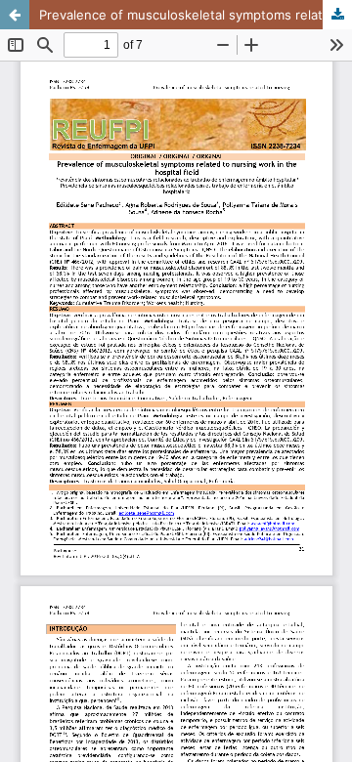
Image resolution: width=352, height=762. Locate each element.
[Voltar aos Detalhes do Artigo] (14, 14)
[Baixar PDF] (337, 14)
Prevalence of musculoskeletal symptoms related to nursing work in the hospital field (195, 14)
